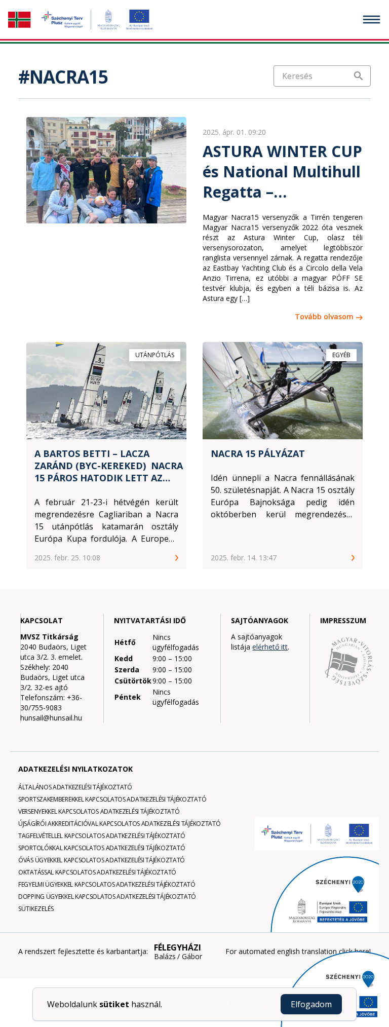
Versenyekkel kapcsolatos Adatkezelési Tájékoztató (98, 811)
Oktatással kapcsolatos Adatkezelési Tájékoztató (97, 872)
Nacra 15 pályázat (258, 453)
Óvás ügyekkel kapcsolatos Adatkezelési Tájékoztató (101, 860)
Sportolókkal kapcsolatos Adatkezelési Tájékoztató (101, 848)
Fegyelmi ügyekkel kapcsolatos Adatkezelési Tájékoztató (107, 884)
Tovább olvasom (324, 316)
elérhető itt (270, 647)
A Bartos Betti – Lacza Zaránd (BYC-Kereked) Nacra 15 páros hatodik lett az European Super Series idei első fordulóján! (108, 465)
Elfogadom (311, 1004)
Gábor (192, 956)
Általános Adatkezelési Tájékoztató (75, 787)
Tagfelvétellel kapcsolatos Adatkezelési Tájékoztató (101, 835)
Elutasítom (246, 1004)
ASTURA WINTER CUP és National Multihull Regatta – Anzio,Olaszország (282, 171)
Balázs (165, 956)
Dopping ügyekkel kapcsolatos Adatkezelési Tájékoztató (107, 896)
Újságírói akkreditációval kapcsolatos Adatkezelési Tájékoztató (119, 823)
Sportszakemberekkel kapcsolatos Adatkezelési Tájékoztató (112, 799)
